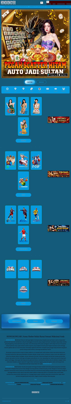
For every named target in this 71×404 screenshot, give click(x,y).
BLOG (54, 4)
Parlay (54, 321)
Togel (35, 321)
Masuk (41, 82)
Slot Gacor (16, 321)
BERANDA (48, 4)
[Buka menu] (41, 3)
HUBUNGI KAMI (61, 4)
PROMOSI (68, 4)
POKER (23, 303)
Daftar (29, 82)
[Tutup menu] (47, 2)
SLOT (23, 195)
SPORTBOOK (23, 249)
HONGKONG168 (10, 340)
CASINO (23, 140)
